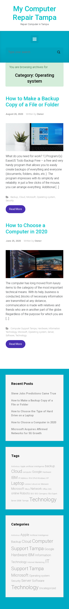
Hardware (42, 328)
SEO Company (41, 494)
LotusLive (35, 484)
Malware (45, 484)
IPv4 (30, 478)
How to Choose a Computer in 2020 (26, 228)
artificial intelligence (35, 466)
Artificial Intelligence (39, 535)
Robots (25, 493)
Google (37, 472)
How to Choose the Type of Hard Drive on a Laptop (32, 413)
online (15, 493)
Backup (14, 197)
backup (50, 466)
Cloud (22, 197)
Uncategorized (47, 588)
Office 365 (47, 489)
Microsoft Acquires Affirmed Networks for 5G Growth (29, 431)
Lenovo (28, 484)
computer (27, 472)
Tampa (25, 500)
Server (51, 332)
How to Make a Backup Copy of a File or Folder (32, 102)
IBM (14, 477)
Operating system (46, 197)
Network (36, 488)
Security (10, 200)
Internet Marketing (36, 562)
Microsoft (31, 197)
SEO (32, 494)
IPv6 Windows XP (41, 478)
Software (10, 335)
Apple (22, 466)
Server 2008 (16, 500)
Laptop (17, 483)
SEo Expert (52, 494)
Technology (21, 335)
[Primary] (34, 39)
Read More (15, 209)
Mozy (27, 489)
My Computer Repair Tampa (34, 13)
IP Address (23, 478)
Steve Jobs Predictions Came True (33, 393)
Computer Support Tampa (23, 328)
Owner (40, 114)
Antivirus (15, 466)
